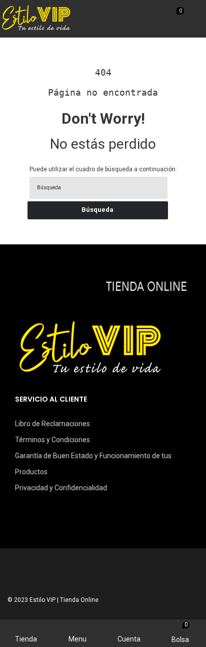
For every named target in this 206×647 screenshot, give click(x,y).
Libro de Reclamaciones (52, 424)
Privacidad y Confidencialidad (61, 488)
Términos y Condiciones (52, 440)
